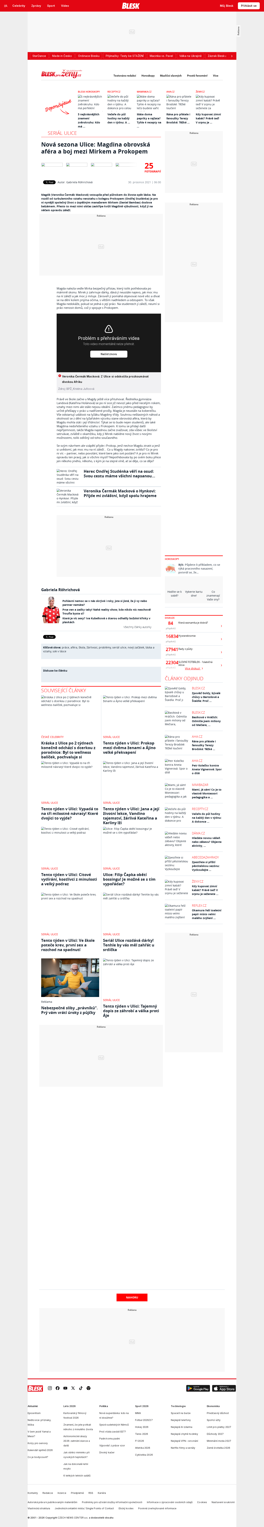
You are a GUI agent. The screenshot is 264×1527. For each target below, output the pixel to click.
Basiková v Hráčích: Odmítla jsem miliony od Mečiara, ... (206, 721)
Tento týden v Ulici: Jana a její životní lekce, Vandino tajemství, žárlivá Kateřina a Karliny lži (131, 815)
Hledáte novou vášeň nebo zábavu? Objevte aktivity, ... (206, 841)
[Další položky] (232, 56)
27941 (170, 649)
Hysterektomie (187, 635)
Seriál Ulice (62, 133)
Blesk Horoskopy (89, 91)
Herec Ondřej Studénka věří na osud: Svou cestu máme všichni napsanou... (119, 474)
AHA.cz (170, 91)
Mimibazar (200, 785)
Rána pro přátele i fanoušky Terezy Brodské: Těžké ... (178, 118)
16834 (170, 636)
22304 (170, 662)
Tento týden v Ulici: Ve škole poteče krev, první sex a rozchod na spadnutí (68, 945)
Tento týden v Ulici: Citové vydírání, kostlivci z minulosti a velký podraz (69, 879)
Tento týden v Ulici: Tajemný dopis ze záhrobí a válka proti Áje (131, 1011)
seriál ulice (119, 647)
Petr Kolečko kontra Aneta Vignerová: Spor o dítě (207, 769)
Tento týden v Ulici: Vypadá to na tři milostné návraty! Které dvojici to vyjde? (69, 813)
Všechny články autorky (137, 627)
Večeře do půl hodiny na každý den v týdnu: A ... (118, 118)
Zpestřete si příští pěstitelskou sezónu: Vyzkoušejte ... (206, 866)
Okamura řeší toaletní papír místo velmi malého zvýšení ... (206, 914)
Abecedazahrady (205, 857)
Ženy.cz (200, 91)
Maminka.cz (144, 91)
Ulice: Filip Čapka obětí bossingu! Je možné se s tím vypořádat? (129, 879)
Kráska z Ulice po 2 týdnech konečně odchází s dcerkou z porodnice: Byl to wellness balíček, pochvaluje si (68, 750)
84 (170, 623)
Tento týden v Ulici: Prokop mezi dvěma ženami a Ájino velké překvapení (129, 747)
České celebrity (52, 737)
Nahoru (132, 1297)
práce (65, 647)
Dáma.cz (198, 833)
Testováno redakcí (124, 75)
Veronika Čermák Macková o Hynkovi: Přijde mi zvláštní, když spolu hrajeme (120, 493)
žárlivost (92, 647)
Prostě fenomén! (197, 75)
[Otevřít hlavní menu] (5, 5)
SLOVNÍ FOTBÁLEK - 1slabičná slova (195, 663)
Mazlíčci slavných (171, 75)
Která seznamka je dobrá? (193, 622)
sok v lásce (59, 651)
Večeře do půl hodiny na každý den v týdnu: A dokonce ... (206, 817)
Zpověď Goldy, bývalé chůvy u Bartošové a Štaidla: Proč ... (206, 697)
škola (82, 647)
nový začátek (136, 647)
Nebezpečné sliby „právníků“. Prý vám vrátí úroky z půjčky (69, 1010)
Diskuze (170, 618)
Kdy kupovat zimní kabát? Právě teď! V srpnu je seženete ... (205, 890)
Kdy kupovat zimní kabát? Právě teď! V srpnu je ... (208, 118)
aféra (74, 647)
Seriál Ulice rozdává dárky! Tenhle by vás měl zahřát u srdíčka (128, 945)
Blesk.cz (198, 688)
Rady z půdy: (185, 648)
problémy (105, 647)
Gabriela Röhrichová (79, 182)
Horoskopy (148, 75)
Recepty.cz (113, 91)
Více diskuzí (193, 668)
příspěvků (171, 628)
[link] (50, 1388)
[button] (198, 1388)
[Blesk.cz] (131, 6)
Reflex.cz (199, 905)
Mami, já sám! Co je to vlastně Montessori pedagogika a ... (206, 793)
